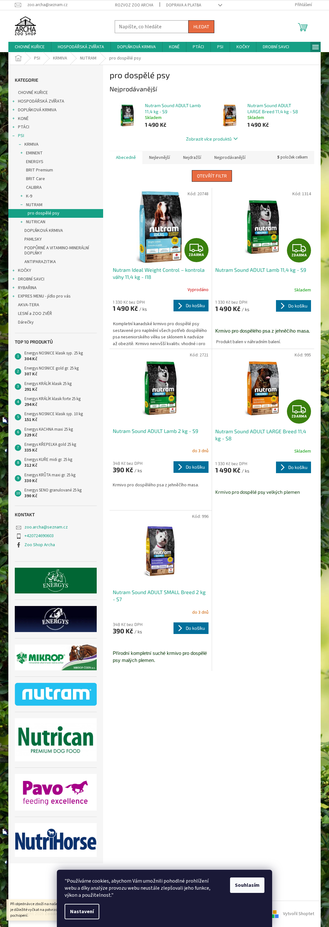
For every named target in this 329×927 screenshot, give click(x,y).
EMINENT (34, 153)
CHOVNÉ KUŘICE (33, 92)
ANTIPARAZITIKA (40, 262)
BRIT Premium (39, 170)
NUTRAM (34, 205)
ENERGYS (34, 162)
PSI (21, 136)
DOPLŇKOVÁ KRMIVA (37, 110)
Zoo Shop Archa (39, 545)
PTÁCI (23, 127)
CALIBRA (34, 187)
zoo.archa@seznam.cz (46, 527)
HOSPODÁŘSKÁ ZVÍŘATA (41, 101)
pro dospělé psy (43, 213)
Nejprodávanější (229, 157)
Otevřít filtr (212, 176)
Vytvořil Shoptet (298, 914)
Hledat (201, 26)
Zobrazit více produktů (209, 139)
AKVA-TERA (28, 305)
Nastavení (82, 911)
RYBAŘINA (27, 288)
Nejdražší (192, 157)
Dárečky (26, 322)
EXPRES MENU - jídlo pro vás (44, 296)
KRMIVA (31, 144)
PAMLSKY (33, 239)
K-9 (29, 196)
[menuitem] (29, 47)
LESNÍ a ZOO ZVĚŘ (35, 313)
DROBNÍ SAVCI (31, 279)
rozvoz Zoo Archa (134, 5)
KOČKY (24, 270)
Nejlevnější (159, 157)
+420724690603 (39, 536)
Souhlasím (247, 885)
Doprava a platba (183, 5)
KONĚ (23, 118)
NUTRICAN (35, 222)
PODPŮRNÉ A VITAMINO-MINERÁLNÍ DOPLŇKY (56, 251)
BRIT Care (35, 179)
